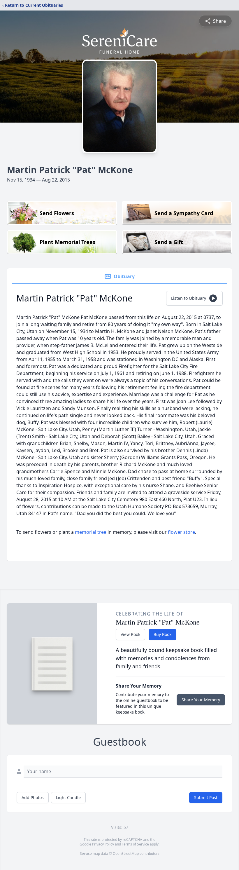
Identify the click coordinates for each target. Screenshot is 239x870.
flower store (181, 532)
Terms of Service (135, 844)
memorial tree (90, 532)
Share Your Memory (201, 699)
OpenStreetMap (126, 853)
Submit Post (205, 797)
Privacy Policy (103, 844)
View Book (130, 634)
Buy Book (162, 634)
